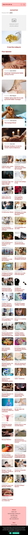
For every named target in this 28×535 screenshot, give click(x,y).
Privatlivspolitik (16, 533)
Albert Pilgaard (13, 95)
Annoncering (14, 524)
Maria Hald (12, 143)
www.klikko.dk (15, 518)
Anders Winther (13, 70)
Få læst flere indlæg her (14, 47)
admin (11, 12)
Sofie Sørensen (13, 120)
